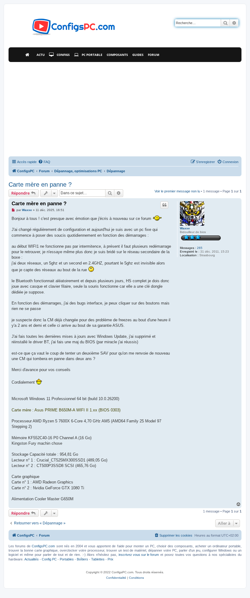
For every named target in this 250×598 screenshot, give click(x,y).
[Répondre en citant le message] (164, 205)
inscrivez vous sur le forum (139, 554)
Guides (138, 55)
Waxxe (185, 228)
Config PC (49, 559)
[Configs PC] (64, 28)
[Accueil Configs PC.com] (28, 54)
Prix (110, 559)
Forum (153, 55)
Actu (41, 55)
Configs (63, 55)
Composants (117, 55)
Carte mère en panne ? (40, 184)
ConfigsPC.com (43, 546)
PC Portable (92, 55)
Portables (67, 559)
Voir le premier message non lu (177, 191)
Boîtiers (82, 559)
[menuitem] (44, 162)
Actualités (31, 559)
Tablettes (98, 559)
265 (199, 248)
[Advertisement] (125, 108)
